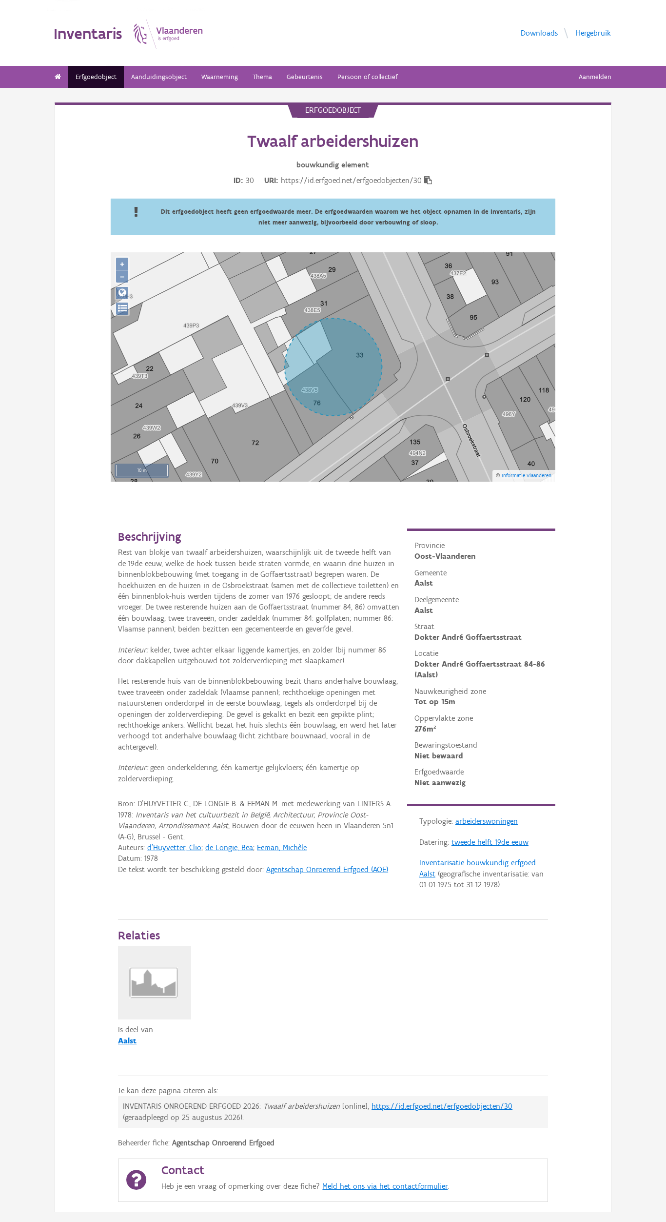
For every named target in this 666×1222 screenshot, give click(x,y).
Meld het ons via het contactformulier (385, 1186)
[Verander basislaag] (122, 309)
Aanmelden (595, 77)
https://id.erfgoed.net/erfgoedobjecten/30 (442, 1106)
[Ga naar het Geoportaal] (122, 293)
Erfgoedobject (96, 77)
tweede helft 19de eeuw (490, 842)
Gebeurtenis (305, 77)
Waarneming (219, 77)
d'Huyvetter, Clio (174, 847)
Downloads (539, 33)
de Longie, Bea (229, 847)
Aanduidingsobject (159, 77)
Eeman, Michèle (282, 847)
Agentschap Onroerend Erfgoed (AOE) (327, 869)
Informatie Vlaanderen (526, 475)
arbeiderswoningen (486, 821)
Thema (262, 77)
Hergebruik (593, 33)
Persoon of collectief (367, 77)
